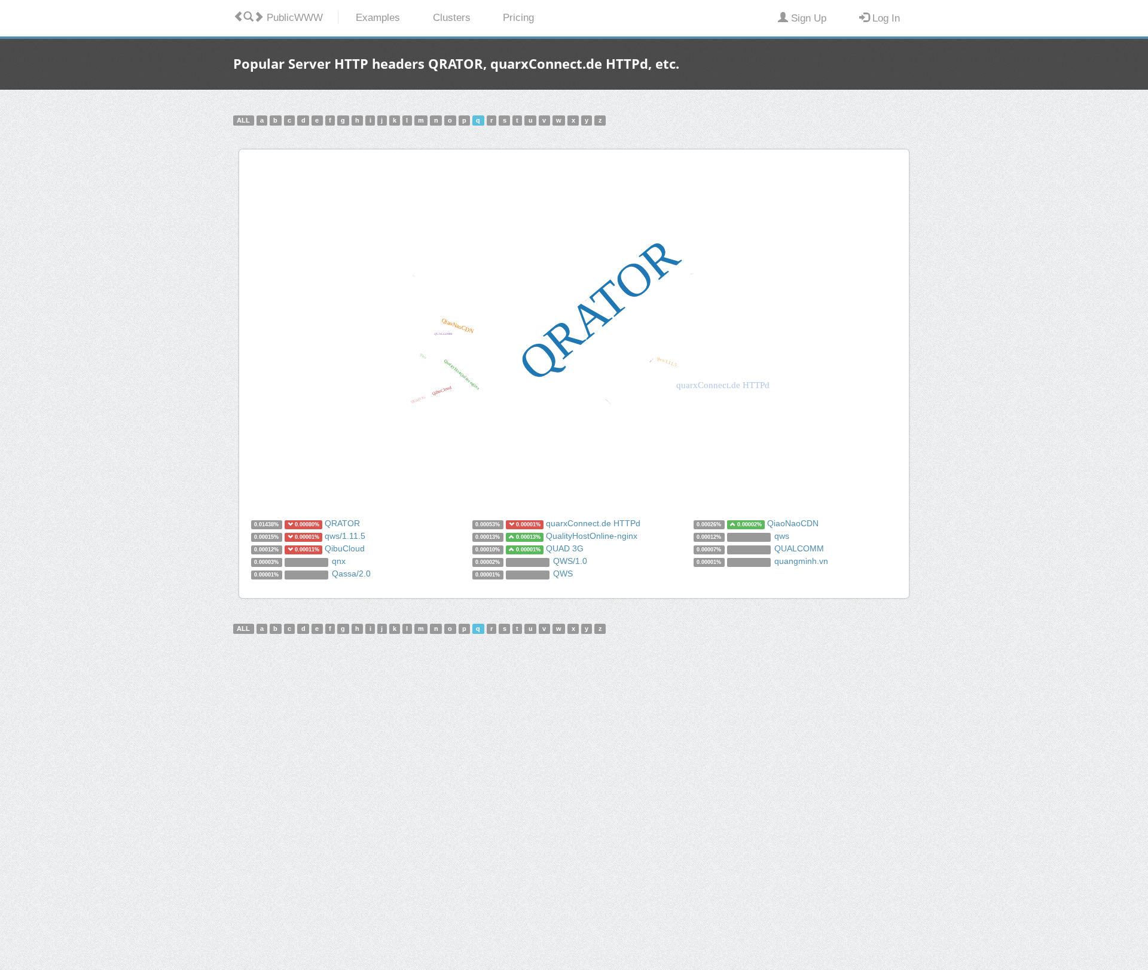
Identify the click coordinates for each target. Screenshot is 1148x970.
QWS (563, 573)
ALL (243, 120)
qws (781, 536)
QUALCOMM (799, 548)
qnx (339, 561)
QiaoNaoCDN (793, 523)
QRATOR (342, 523)
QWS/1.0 (570, 561)
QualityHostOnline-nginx (591, 536)
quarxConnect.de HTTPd (593, 523)
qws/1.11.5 (345, 536)
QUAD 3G (565, 548)
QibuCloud (345, 548)
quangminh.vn (801, 561)
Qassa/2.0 (351, 573)
